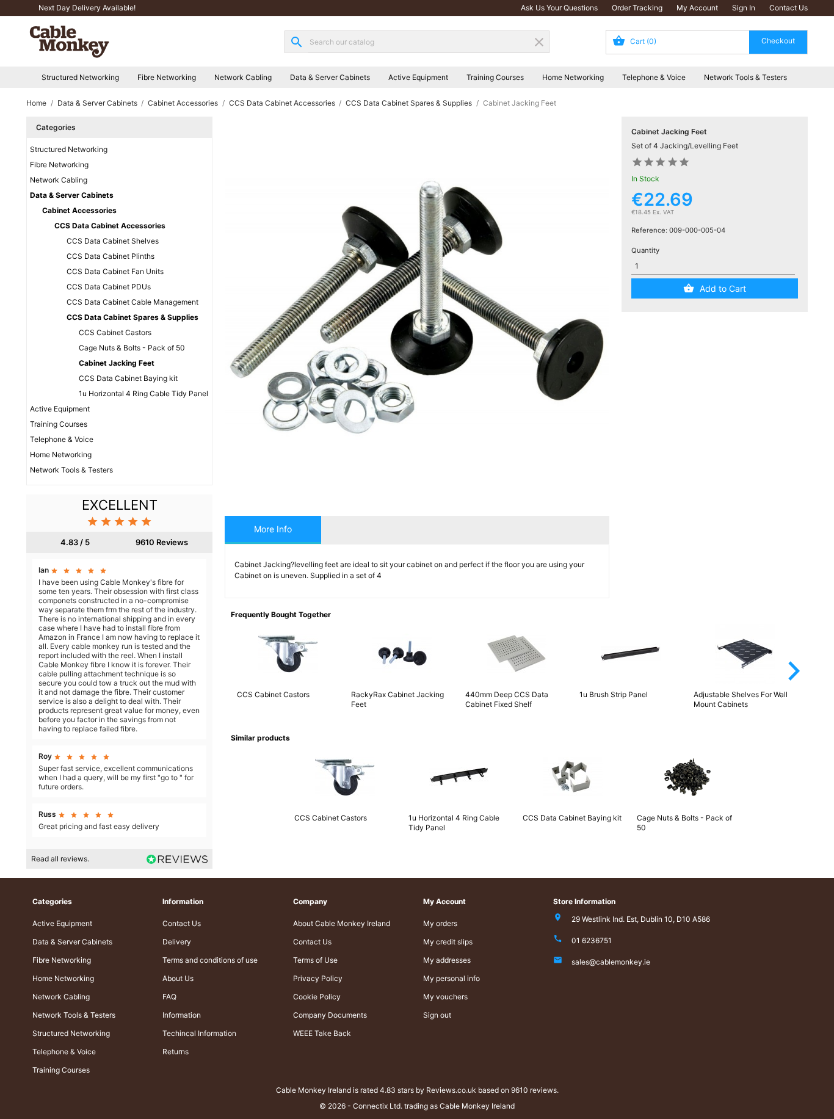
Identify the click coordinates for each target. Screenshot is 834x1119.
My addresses (447, 960)
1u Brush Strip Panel (613, 694)
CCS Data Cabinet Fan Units (115, 271)
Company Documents (330, 1014)
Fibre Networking (166, 77)
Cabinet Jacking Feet (116, 363)
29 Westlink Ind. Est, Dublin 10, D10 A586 (640, 919)
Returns (175, 1051)
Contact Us (788, 7)
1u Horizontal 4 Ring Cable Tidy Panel (143, 393)
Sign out (437, 1014)
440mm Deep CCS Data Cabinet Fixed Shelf (506, 699)
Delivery (176, 941)
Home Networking (573, 77)
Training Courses (495, 77)
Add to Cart (723, 288)
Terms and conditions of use (210, 960)
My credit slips (448, 941)
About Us (178, 978)
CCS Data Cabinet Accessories (109, 225)
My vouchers (445, 996)
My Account (697, 7)
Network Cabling (243, 77)
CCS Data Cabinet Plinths (110, 256)
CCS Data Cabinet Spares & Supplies (132, 317)
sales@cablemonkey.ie (610, 961)
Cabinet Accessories (79, 210)
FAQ (169, 996)
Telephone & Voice (654, 77)
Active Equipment (418, 77)
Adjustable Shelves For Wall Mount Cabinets (741, 699)
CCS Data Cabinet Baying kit (128, 378)
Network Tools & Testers (745, 77)
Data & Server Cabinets (330, 77)
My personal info (451, 978)
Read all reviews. (60, 858)
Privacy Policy (318, 978)
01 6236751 (591, 940)
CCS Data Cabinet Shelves (113, 240)
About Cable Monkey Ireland (341, 923)
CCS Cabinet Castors (115, 332)
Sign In (743, 7)
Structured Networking (80, 77)
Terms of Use (315, 960)
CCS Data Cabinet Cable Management (132, 301)
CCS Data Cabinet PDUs (109, 286)
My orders (440, 923)
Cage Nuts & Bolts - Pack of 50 (132, 347)
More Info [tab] (273, 529)
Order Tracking (637, 7)
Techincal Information (199, 1033)
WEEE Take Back (322, 1033)
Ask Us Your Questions (559, 7)
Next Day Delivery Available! (87, 7)
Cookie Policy (317, 996)
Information (181, 1014)
